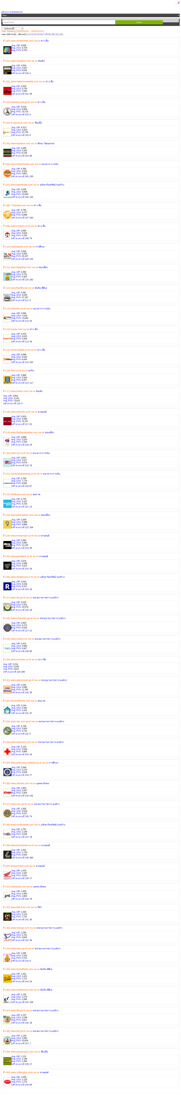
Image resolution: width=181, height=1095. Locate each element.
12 (61, 34)
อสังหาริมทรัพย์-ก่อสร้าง (52, 184)
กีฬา (39, 907)
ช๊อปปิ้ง (38, 122)
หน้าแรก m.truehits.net (11, 12)
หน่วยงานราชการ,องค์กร (45, 597)
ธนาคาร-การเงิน (49, 164)
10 (53, 34)
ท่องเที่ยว (43, 267)
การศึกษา (40, 246)
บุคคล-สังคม (42, 783)
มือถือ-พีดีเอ (41, 288)
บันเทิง (41, 61)
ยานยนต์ (42, 411)
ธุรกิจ (31, 370)
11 (57, 34)
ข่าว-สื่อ (45, 40)
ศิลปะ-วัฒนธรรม (46, 143)
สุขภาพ (36, 494)
